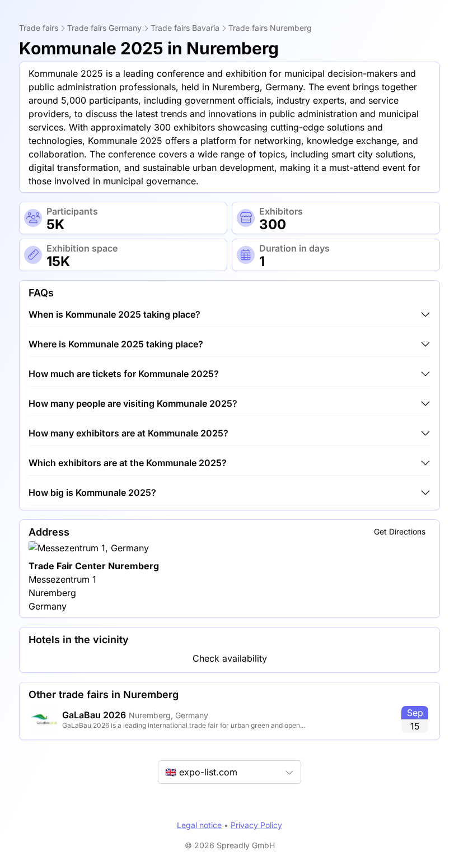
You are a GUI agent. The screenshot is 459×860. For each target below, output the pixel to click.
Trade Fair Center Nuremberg (94, 565)
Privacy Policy (256, 825)
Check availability (230, 658)
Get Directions (399, 531)
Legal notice (199, 825)
